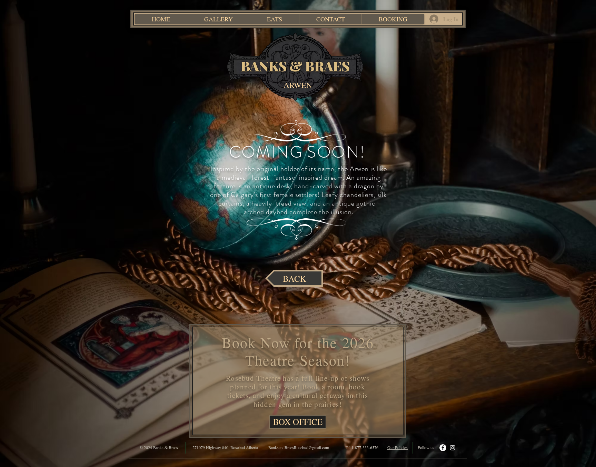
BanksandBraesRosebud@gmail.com (298, 447)
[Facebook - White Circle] (442, 447)
